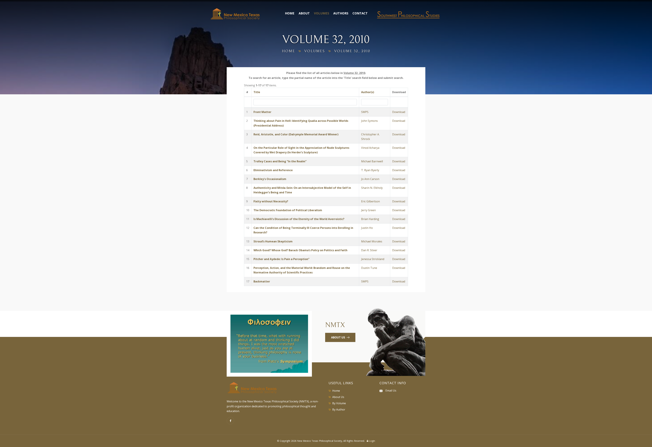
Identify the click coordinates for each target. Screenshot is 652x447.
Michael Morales (371, 241)
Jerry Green (368, 210)
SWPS (364, 112)
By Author (338, 409)
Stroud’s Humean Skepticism (273, 241)
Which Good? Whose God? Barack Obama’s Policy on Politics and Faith (300, 250)
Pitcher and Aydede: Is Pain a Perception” (281, 259)
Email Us (390, 390)
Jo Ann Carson (370, 179)
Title (256, 92)
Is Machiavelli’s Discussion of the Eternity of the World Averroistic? (298, 219)
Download (398, 112)
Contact (360, 13)
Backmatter (261, 281)
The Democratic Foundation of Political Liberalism (287, 210)
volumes (314, 51)
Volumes (321, 13)
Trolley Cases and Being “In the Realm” (279, 161)
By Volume (339, 403)
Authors (340, 13)
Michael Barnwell (372, 161)
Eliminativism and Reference (273, 170)
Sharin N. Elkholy (372, 188)
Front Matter (262, 112)
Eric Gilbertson (370, 201)
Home (289, 13)
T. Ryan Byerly (370, 170)
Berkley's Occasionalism (269, 179)
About (304, 13)
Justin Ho (367, 228)
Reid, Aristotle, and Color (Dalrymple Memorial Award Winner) (295, 134)
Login (371, 440)
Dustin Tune (369, 268)
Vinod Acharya (370, 148)
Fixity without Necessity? (270, 201)
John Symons (369, 121)
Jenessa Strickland (372, 259)
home (288, 51)
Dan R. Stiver (369, 250)
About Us (338, 397)
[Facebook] (230, 420)
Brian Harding (370, 219)
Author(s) (367, 92)
